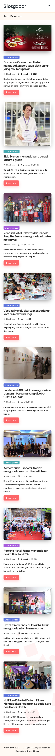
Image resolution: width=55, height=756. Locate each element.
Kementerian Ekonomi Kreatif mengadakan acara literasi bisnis (25, 469)
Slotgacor (15, 6)
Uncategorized (11, 57)
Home (6, 16)
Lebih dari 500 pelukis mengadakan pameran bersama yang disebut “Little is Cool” (27, 393)
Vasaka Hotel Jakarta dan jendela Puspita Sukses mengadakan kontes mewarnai (27, 236)
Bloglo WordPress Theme (27, 751)
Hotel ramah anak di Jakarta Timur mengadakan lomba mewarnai (26, 626)
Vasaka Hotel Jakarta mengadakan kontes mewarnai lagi (27, 312)
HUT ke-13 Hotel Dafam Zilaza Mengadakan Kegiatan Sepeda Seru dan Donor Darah (27, 704)
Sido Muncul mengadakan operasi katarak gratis (26, 158)
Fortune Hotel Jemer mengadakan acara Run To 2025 (26, 552)
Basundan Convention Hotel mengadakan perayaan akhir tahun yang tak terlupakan (26, 65)
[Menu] (50, 6)
